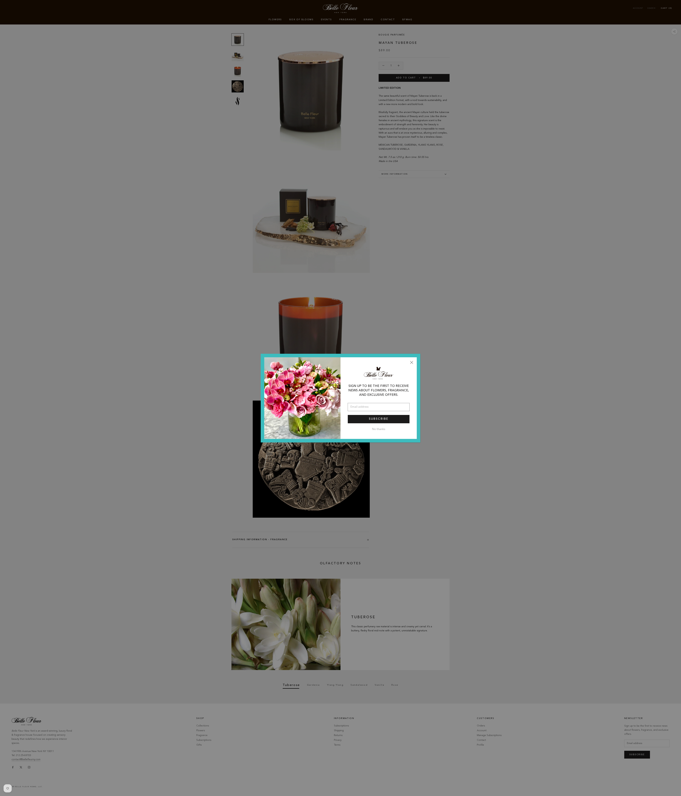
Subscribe (379, 419)
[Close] (411, 362)
